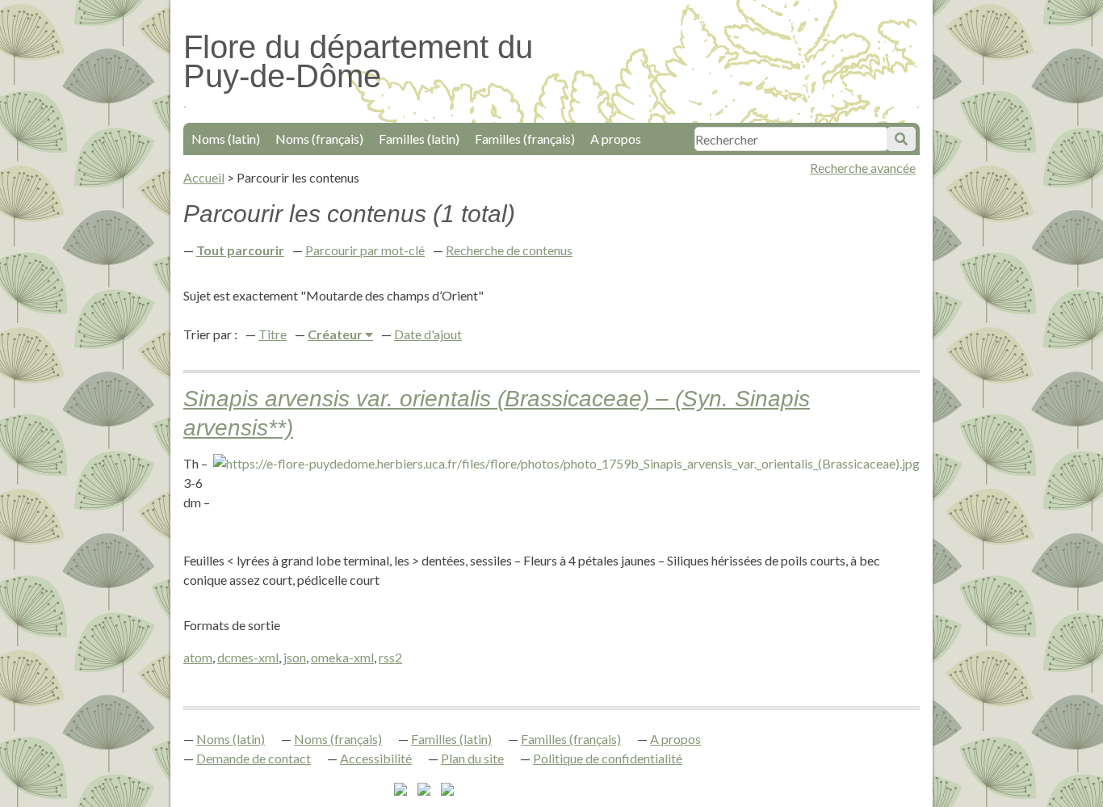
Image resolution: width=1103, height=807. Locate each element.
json (294, 657)
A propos (615, 138)
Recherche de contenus (509, 250)
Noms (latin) (225, 138)
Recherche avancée (863, 167)
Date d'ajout (428, 334)
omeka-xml (342, 657)
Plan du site (472, 758)
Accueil (203, 177)
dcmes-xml (248, 657)
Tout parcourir (240, 250)
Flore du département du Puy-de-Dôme (358, 61)
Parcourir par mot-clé (365, 250)
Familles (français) (525, 138)
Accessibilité (376, 758)
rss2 (390, 657)
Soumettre (901, 139)
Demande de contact (253, 758)
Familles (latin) (419, 138)
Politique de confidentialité (607, 758)
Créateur (336, 334)
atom (197, 657)
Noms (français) (319, 138)
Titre (272, 334)
